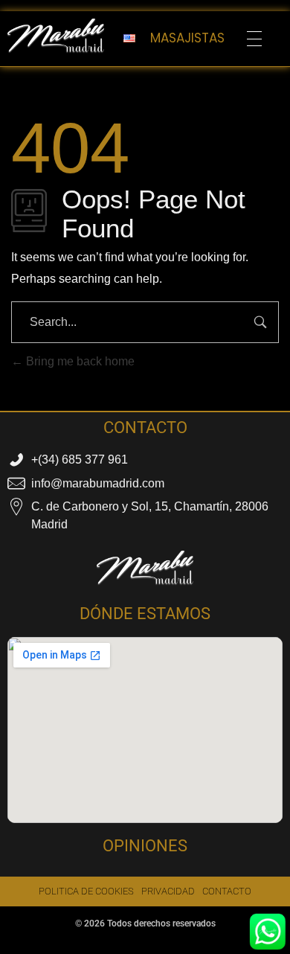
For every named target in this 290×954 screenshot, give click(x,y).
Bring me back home (79, 361)
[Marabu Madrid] (55, 36)
